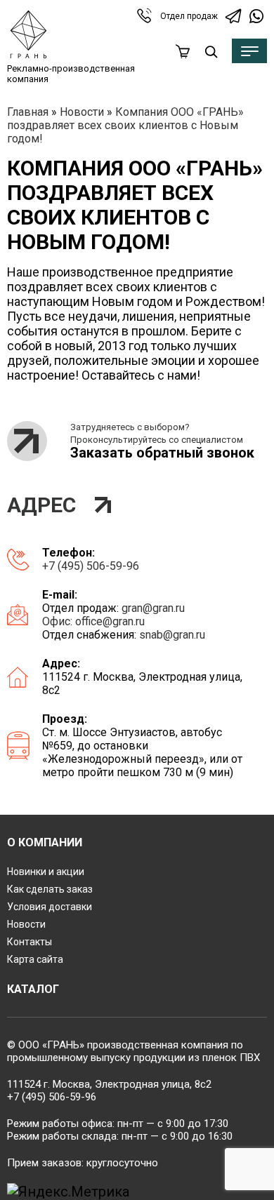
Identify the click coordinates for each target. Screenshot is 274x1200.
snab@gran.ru (172, 634)
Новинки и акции (45, 871)
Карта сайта (35, 959)
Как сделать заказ (50, 889)
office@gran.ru (110, 621)
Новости (82, 112)
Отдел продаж (189, 16)
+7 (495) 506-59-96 (90, 566)
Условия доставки (49, 906)
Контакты (29, 941)
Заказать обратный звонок (162, 452)
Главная (27, 112)
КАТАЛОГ (33, 989)
